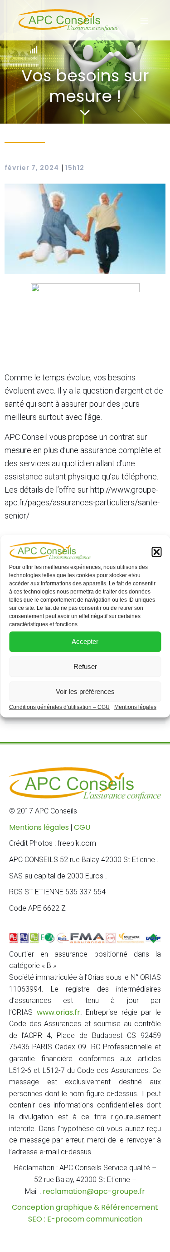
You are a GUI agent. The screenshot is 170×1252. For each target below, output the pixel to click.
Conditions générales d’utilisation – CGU (59, 706)
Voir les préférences (85, 691)
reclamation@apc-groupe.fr (94, 1191)
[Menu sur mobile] (144, 20)
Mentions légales (135, 706)
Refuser (85, 666)
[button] (156, 551)
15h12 (74, 167)
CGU (82, 827)
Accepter (85, 641)
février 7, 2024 (32, 167)
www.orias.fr (58, 1012)
